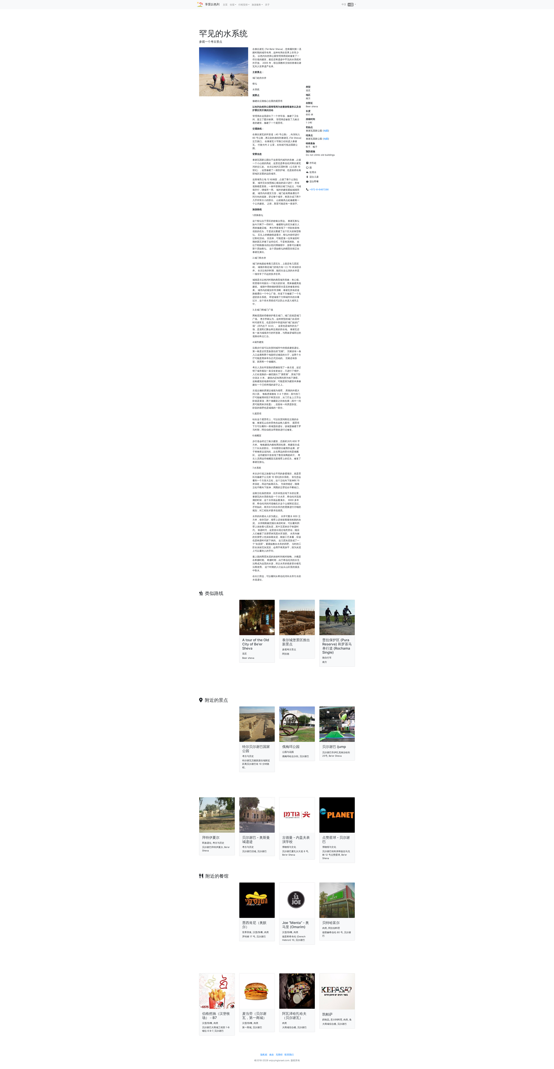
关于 (267, 4)
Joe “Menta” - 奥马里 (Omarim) (295, 925)
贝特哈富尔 (331, 923)
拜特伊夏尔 (210, 837)
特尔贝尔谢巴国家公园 (256, 749)
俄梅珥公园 (291, 747)
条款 (271, 1054)
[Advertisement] (277, 20)
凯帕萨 (327, 1014)
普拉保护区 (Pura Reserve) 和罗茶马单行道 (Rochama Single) (337, 646)
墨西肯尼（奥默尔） (254, 925)
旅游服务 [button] (256, 4)
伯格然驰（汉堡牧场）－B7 (216, 1015)
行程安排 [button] (243, 4)
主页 (225, 4)
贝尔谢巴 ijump (334, 747)
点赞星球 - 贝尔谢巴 (336, 839)
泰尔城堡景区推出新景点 (296, 642)
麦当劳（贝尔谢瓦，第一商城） (254, 1015)
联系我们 (289, 1054)
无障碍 (279, 1054)
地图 (326, 130)
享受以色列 (212, 4)
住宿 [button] (232, 4)
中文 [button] (345, 4)
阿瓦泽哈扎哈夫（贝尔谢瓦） (294, 1015)
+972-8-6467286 (319, 189)
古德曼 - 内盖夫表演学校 (296, 839)
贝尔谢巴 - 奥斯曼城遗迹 (256, 839)
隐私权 (263, 1054)
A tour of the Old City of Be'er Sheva (255, 644)
